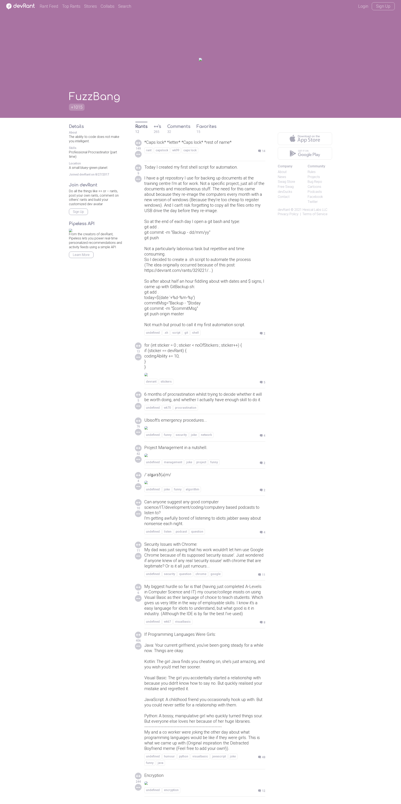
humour (169, 756)
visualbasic (183, 621)
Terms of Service (314, 214)
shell (195, 332)
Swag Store (286, 182)
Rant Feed (49, 6)
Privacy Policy (288, 214)
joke (194, 434)
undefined (153, 332)
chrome (200, 574)
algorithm (192, 489)
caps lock (190, 150)
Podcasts (315, 192)
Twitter (313, 202)
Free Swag (286, 187)
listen (167, 531)
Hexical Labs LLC (315, 210)
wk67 (167, 621)
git (186, 332)
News (282, 177)
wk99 (175, 150)
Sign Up (383, 6)
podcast (181, 531)
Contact (283, 197)
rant (148, 150)
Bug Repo (315, 182)
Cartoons (314, 187)
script (176, 332)
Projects (314, 177)
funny (167, 434)
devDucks (285, 192)
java (160, 763)
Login (363, 6)
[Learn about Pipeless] (70, 230)
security (181, 434)
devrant (151, 381)
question (197, 531)
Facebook (315, 197)
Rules (312, 172)
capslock (162, 150)
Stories (90, 6)
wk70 (167, 407)
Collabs (107, 6)
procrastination (185, 407)
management (173, 462)
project (201, 462)
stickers (166, 381)
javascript (219, 756)
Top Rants (71, 6)
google (216, 574)
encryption (171, 790)
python (183, 756)
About (282, 172)
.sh (166, 332)
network (206, 434)
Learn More (81, 255)
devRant (284, 210)
